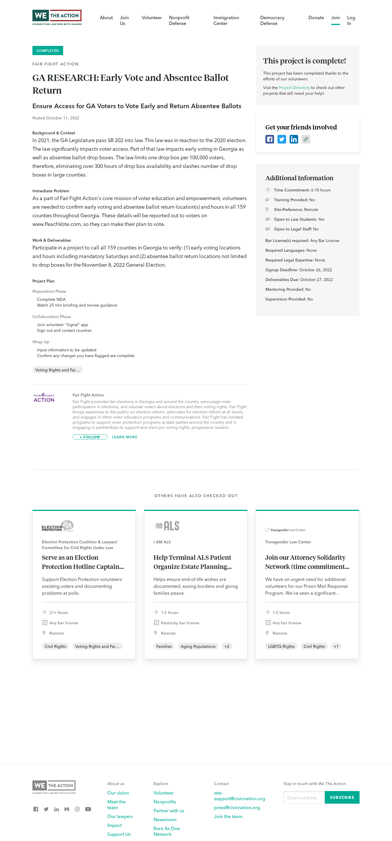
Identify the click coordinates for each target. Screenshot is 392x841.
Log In (351, 20)
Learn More (125, 437)
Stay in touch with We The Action (315, 783)
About (106, 17)
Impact (114, 825)
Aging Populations (198, 646)
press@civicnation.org (237, 807)
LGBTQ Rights (281, 646)
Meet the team (116, 804)
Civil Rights (55, 646)
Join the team (228, 816)
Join (335, 17)
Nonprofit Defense (179, 20)
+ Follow (90, 436)
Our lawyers (120, 816)
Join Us (124, 20)
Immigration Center (226, 20)
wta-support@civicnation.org (239, 795)
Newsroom (165, 819)
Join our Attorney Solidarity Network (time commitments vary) (306, 562)
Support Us (119, 834)
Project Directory (294, 87)
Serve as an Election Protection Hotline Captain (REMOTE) (80, 562)
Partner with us (169, 810)
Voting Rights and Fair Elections (65, 370)
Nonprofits (165, 801)
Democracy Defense (272, 20)
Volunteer (152, 17)
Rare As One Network (167, 831)
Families (164, 646)
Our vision (118, 792)
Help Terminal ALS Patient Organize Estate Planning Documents (192, 562)
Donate (316, 17)
